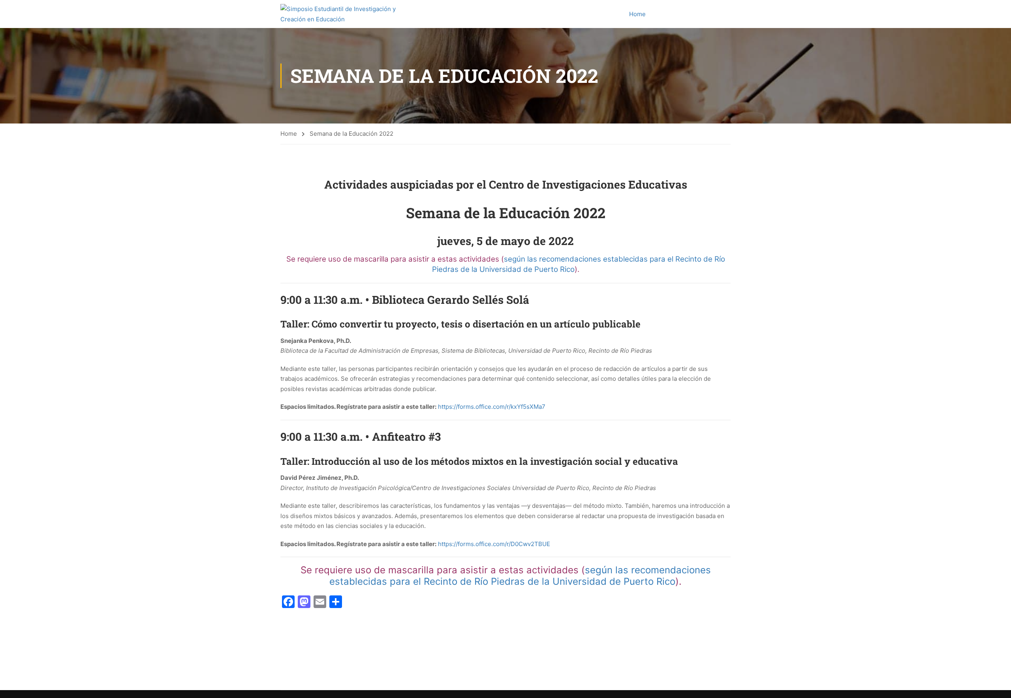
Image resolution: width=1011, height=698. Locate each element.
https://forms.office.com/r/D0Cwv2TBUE (494, 544)
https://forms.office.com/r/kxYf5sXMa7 (491, 406)
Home (637, 14)
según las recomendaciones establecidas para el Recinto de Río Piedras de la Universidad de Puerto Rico (520, 575)
